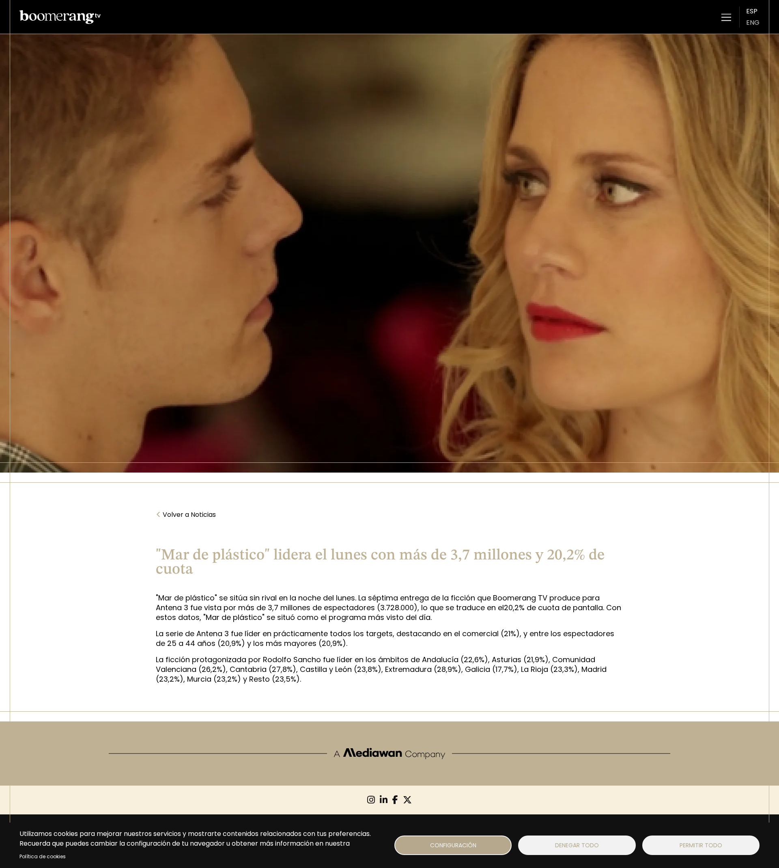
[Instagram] (371, 800)
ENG (753, 22)
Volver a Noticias (186, 515)
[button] (726, 17)
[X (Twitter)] (407, 800)
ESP (751, 11)
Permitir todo (701, 845)
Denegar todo (577, 845)
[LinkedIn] (383, 800)
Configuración (453, 845)
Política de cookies (42, 856)
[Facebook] (395, 800)
